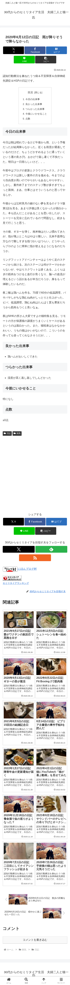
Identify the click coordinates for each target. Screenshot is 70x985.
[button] (45, 59)
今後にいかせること (36, 113)
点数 (27, 118)
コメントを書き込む (35, 939)
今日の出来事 (32, 99)
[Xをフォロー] (19, 549)
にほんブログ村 (27, 568)
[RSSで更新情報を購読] (35, 557)
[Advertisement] (35, 473)
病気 (18, 433)
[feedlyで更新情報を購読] (51, 549)
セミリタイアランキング (16, 583)
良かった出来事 (33, 104)
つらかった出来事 (35, 109)
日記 (9, 433)
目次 (30, 92)
